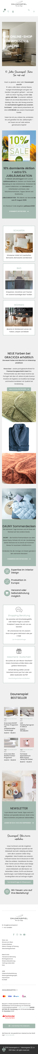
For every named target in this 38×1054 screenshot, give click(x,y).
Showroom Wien (7, 942)
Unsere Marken (7, 944)
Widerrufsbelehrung (8, 961)
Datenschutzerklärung (9, 973)
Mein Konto (5, 955)
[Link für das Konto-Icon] (13, 11)
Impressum (6, 978)
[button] (29, 10)
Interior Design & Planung (10, 946)
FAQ (3, 965)
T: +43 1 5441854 (7, 927)
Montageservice (7, 959)
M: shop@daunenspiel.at (9, 925)
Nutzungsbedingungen (9, 975)
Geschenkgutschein (8, 948)
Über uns (5, 940)
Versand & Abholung (9, 957)
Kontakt (4, 980)
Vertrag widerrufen (8, 963)
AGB (3, 971)
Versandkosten (12, 719)
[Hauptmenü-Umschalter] (34, 11)
